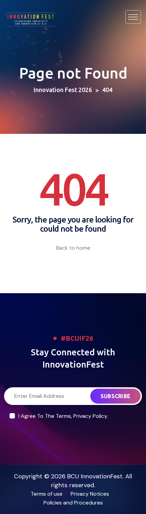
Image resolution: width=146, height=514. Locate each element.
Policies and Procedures (73, 502)
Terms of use (46, 493)
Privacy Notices (90, 493)
